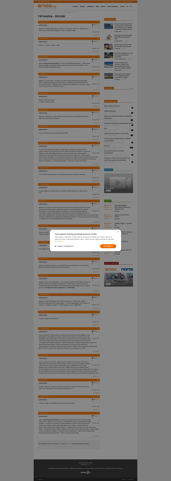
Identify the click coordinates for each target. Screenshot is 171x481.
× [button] (118, 231)
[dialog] (85, 240)
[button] (64, 246)
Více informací (59, 241)
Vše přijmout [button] (108, 246)
